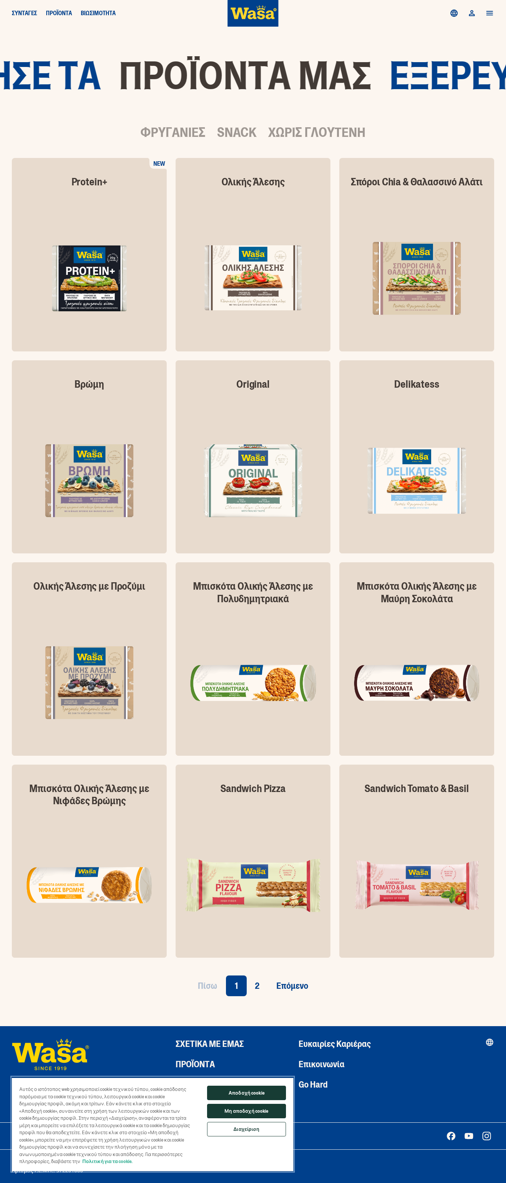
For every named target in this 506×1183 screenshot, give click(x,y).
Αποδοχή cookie (246, 1093)
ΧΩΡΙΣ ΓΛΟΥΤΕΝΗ (317, 132)
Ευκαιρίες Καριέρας (335, 1043)
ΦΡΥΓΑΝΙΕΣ (172, 132)
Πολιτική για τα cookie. (107, 1161)
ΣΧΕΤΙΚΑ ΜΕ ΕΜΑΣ (210, 1043)
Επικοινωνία (321, 1064)
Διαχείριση (246, 1129)
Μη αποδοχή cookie (246, 1111)
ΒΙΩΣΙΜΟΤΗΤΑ (98, 13)
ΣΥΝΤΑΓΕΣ (24, 13)
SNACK (236, 132)
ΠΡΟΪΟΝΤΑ (59, 13)
